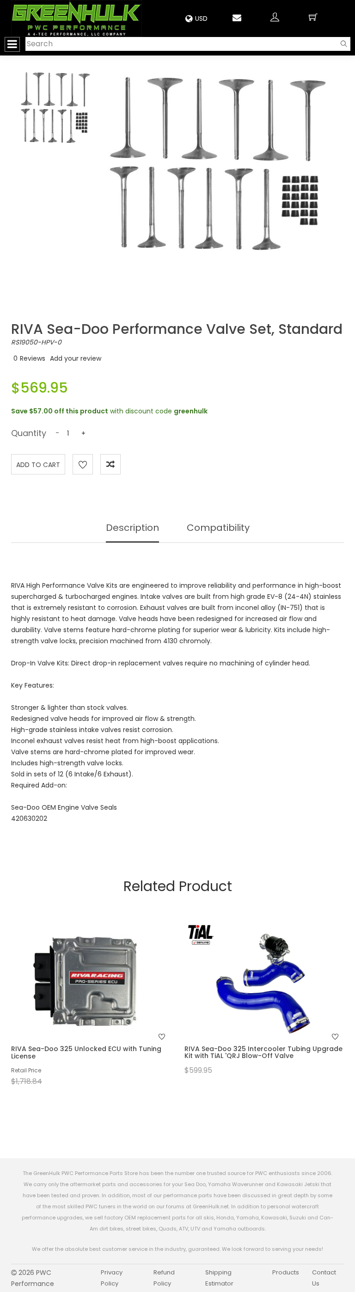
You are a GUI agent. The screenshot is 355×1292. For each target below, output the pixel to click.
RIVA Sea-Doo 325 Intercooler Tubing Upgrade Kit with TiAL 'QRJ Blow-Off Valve (263, 1052)
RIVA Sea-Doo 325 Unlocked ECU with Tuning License (86, 1052)
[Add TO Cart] (103, 998)
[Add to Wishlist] (83, 464)
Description (132, 527)
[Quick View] (78, 998)
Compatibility (218, 527)
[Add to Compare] (110, 464)
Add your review (75, 358)
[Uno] (76, 18)
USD (201, 18)
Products (285, 1272)
